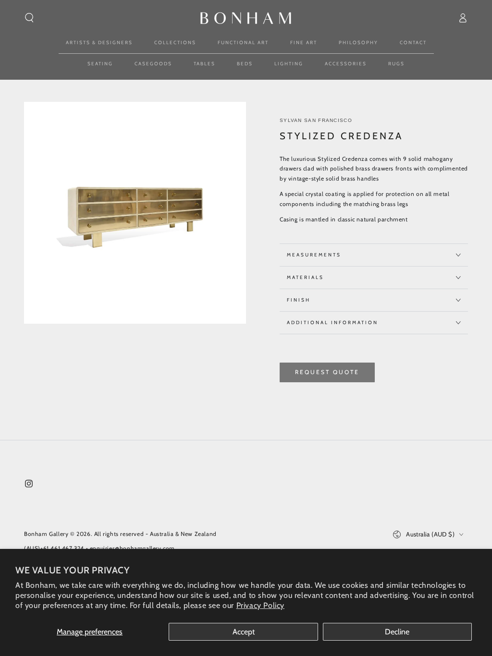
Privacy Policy (260, 605)
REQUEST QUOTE (327, 372)
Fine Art (303, 42)
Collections (175, 42)
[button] (29, 17)
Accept (244, 631)
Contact (413, 42)
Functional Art (243, 42)
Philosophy (358, 42)
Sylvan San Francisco (316, 120)
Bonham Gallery (46, 533)
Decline (397, 631)
